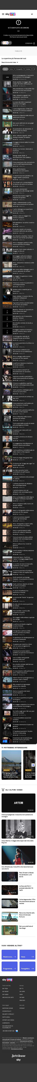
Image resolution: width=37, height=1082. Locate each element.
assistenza (5, 1042)
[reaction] (7, 42)
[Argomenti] (32, 14)
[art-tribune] (18, 1056)
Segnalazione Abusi (17, 1049)
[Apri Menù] (3, 14)
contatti (12, 1042)
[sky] (18, 1060)
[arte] (11, 14)
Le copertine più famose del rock (14, 58)
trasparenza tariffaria (26, 1041)
